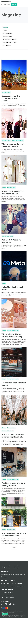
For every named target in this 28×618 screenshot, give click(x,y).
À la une (5, 30)
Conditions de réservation (7, 595)
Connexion (7, 4)
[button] (2, 4)
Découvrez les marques (7, 586)
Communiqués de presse (10, 42)
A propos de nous (5, 574)
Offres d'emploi (15, 574)
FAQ (15, 586)
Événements (4, 577)
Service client (21, 586)
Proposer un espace (17, 583)
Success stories (7, 36)
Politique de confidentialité (7, 597)
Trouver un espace (5, 583)
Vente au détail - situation (10, 39)
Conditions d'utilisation (7, 592)
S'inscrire (14, 4)
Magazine (5, 27)
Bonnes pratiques (7, 33)
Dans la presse (7, 45)
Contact (11, 577)
